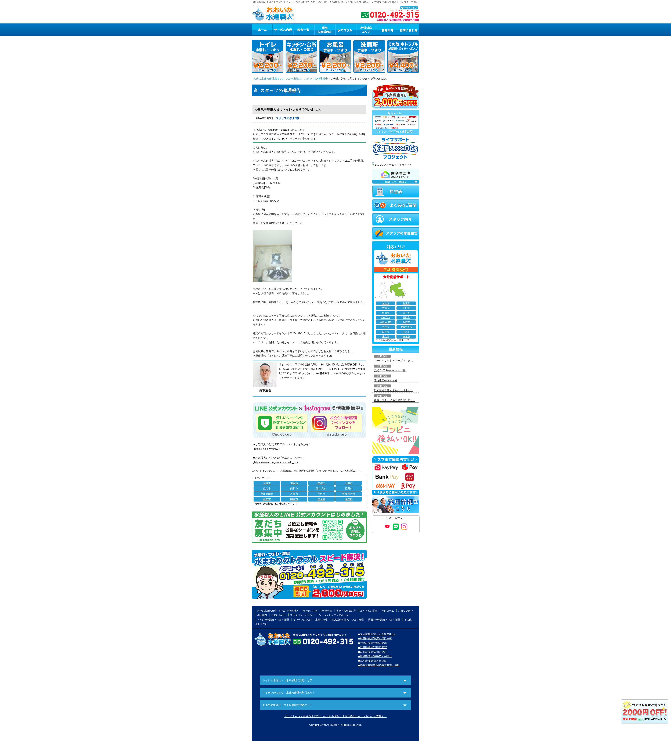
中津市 (321, 483)
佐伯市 (267, 488)
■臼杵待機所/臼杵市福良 (372, 660)
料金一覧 (303, 29)
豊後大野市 (348, 493)
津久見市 (321, 488)
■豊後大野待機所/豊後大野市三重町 (379, 665)
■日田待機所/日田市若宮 (372, 647)
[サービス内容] (276, 29)
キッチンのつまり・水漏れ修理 (310, 619)
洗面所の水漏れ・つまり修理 (384, 619)
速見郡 (321, 499)
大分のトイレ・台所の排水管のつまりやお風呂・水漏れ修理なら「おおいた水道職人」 (335, 716)
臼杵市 (294, 488)
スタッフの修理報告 (316, 78)
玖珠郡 (349, 499)
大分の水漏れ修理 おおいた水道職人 (278, 610)
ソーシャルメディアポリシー (335, 615)
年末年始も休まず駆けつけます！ (393, 390)
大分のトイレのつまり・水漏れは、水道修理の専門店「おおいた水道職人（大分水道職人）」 (307, 470)
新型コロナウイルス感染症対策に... (394, 400)
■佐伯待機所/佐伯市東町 (372, 651)
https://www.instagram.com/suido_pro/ (276, 462)
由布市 (267, 499)
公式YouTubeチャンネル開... (390, 370)
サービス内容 (282, 29)
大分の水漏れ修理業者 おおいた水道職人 (277, 78)
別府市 (294, 483)
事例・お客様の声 (324, 29)
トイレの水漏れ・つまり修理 (273, 619)
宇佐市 (321, 493)
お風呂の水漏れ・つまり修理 (348, 619)
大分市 (267, 483)
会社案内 (387, 29)
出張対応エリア (366, 29)
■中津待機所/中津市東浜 (372, 642)
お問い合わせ (408, 29)
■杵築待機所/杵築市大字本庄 (375, 656)
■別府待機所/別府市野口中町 (375, 638)
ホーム (262, 29)
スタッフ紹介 (405, 610)
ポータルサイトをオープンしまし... (394, 360)
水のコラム (345, 29)
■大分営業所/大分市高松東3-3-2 (376, 634)
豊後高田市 (266, 493)
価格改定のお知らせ (385, 380)
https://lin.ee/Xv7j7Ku (266, 448)
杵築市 (294, 493)
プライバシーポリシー (302, 615)
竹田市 (349, 488)
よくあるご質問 (368, 610)
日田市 (349, 483)
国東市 (294, 499)
